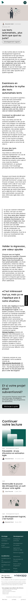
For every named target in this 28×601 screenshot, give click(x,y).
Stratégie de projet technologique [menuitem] (5, 545)
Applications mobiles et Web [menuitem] (17, 549)
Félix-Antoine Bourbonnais (11, 363)
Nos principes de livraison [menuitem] (18, 560)
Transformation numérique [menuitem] (5, 539)
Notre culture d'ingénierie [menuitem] (17, 564)
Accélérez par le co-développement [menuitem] (6, 560)
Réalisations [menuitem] (16, 556)
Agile (3, 448)
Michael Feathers (8, 332)
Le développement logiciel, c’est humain (14, 517)
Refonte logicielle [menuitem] (18, 552)
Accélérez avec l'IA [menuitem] (5, 565)
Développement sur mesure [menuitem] (17, 544)
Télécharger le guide (11, 406)
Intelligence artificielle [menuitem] (16, 539)
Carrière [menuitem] (15, 571)
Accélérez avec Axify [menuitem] (5, 570)
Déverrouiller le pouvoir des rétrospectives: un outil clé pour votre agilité (13, 486)
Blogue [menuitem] (15, 568)
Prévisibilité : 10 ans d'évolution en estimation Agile (13, 453)
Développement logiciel (12, 42)
